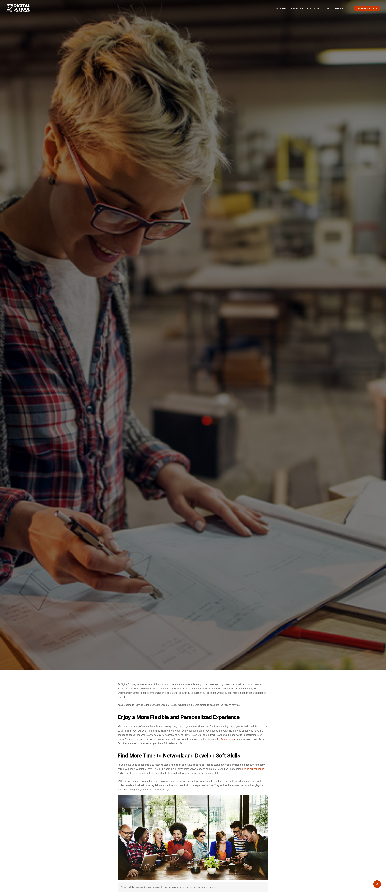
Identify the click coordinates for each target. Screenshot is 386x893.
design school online (253, 769)
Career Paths (193, 365)
